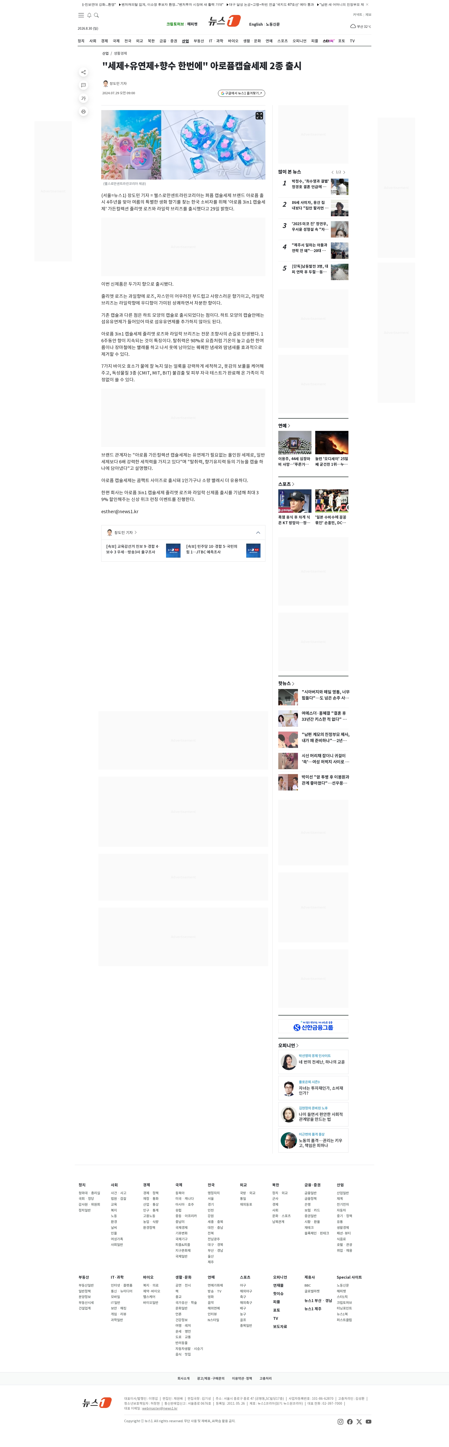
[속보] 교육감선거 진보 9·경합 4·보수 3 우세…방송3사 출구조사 (133, 549)
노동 (114, 1216)
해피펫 (192, 24)
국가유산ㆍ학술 (186, 1303)
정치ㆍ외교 (280, 1193)
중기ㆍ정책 (344, 1216)
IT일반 (115, 1303)
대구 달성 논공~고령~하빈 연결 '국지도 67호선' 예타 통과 (237, 4)
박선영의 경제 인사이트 (315, 1056)
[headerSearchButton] (96, 14)
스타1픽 (342, 1297)
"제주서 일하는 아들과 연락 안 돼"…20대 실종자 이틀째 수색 (309, 251)
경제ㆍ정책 (151, 1193)
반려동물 (181, 1343)
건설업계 (85, 1308)
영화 (211, 1297)
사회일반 (117, 1245)
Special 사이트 (349, 1277)
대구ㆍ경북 (215, 1245)
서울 (211, 1199)
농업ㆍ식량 (151, 1222)
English (256, 24)
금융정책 (310, 1199)
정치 (82, 1185)
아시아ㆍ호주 (184, 1204)
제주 (211, 1262)
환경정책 (149, 1228)
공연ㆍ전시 (183, 1285)
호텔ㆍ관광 (344, 1245)
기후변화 (181, 1233)
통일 (243, 1199)
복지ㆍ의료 (151, 1285)
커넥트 (357, 15)
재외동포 (246, 1204)
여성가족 (117, 1239)
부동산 (84, 1277)
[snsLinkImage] (340, 1421)
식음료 (341, 1239)
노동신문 (273, 24)
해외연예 (214, 1308)
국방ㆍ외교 (247, 1193)
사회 (114, 1185)
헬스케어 (149, 1297)
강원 (211, 1216)
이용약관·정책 (242, 1378)
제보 (368, 15)
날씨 (114, 1228)
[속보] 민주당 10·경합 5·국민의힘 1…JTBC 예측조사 (211, 549)
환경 (114, 1222)
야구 (243, 1285)
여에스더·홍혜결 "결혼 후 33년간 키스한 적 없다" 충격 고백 (326, 719)
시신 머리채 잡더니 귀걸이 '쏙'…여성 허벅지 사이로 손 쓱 (325, 762)
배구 (243, 1308)
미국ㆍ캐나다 (184, 1199)
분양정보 (85, 1297)
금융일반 (310, 1193)
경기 (211, 1204)
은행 (307, 1204)
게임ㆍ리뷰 (118, 1314)
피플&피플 (182, 1245)
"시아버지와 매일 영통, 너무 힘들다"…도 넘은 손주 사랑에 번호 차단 (326, 698)
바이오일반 (150, 1303)
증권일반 (310, 1216)
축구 (243, 1297)
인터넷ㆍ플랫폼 (121, 1285)
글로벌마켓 (312, 1291)
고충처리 (266, 1378)
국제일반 (181, 1256)
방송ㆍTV (214, 1291)
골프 (243, 1320)
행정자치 (214, 1193)
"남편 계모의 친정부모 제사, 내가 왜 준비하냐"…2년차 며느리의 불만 (326, 741)
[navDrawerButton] (81, 15)
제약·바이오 (151, 1291)
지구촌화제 (183, 1251)
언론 (178, 1314)
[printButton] (83, 111)
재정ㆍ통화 (151, 1199)
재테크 (309, 1228)
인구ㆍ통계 (151, 1210)
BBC (307, 1285)
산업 (105, 53)
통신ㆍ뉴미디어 (121, 1291)
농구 (243, 1314)
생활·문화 (183, 1277)
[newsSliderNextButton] (344, 172)
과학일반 (117, 1320)
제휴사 (309, 1277)
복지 (114, 1210)
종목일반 (246, 1326)
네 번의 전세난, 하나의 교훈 (322, 1062)
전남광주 (214, 1239)
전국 (211, 1185)
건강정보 (181, 1320)
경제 (146, 1185)
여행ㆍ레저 (183, 1326)
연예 (282, 425)
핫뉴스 (284, 683)
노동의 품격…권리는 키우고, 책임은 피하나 (320, 1143)
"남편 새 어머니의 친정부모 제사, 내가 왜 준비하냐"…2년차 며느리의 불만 (339, 4)
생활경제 (343, 1228)
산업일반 (343, 1193)
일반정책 (85, 1291)
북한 (275, 1185)
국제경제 (181, 1228)
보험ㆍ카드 (312, 1210)
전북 (211, 1233)
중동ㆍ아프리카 (186, 1216)
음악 (211, 1303)
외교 (243, 1185)
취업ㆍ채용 (344, 1251)
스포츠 (284, 484)
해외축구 (246, 1303)
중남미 (180, 1222)
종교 (178, 1297)
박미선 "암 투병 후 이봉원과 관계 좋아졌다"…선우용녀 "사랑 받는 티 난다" (325, 783)
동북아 (180, 1193)
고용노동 (149, 1216)
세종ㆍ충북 (215, 1222)
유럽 (178, 1210)
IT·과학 (117, 1277)
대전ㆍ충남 (215, 1228)
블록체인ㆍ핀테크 (316, 1233)
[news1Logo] (97, 1402)
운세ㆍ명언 (183, 1331)
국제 (178, 1185)
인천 (211, 1210)
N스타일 (213, 1320)
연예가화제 (215, 1285)
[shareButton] (83, 72)
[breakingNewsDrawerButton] (89, 14)
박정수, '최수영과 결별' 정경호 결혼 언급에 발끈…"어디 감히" (310, 187)
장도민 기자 (118, 83)
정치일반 (85, 1210)
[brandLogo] (224, 20)
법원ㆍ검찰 (118, 1199)
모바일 (115, 1297)
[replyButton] (83, 85)
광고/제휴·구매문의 (210, 1378)
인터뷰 (212, 1314)
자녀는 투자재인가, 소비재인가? (321, 1091)
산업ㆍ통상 (151, 1204)
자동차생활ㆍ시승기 (189, 1349)
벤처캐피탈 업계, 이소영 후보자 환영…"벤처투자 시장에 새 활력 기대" (138, 4)
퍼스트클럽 (344, 1320)
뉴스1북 (342, 1314)
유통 (340, 1222)
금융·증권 (312, 1185)
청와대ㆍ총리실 (89, 1193)
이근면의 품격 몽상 (312, 1134)
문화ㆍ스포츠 (281, 1216)
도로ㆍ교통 (183, 1337)
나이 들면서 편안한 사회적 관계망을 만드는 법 (321, 1117)
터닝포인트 (344, 1308)
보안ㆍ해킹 (118, 1308)
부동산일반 (86, 1285)
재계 (340, 1199)
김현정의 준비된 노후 (313, 1108)
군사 (275, 1199)
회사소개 (183, 1378)
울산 (211, 1256)
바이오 (148, 1277)
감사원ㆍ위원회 (89, 1204)
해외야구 (246, 1291)
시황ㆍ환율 (312, 1222)
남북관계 (278, 1222)
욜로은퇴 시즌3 (309, 1082)
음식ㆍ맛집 (183, 1354)
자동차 (341, 1210)
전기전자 (343, 1204)
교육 (114, 1204)
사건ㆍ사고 (118, 1193)
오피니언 (286, 1045)
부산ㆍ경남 (215, 1251)
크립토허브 (175, 24)
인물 (114, 1233)
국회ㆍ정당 (86, 1199)
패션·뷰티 (344, 1233)
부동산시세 (86, 1303)
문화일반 (181, 1308)
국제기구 (181, 1239)
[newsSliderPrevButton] (332, 172)
